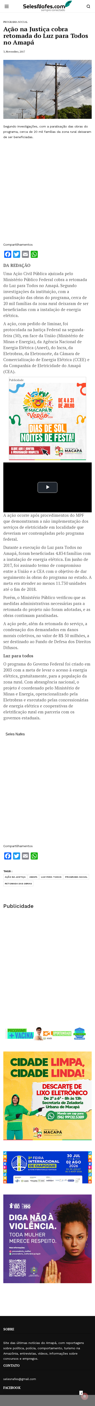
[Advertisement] (47, 191)
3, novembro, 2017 (14, 51)
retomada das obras (18, 883)
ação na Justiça (15, 877)
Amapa (33, 877)
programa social (76, 877)
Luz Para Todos (51, 877)
